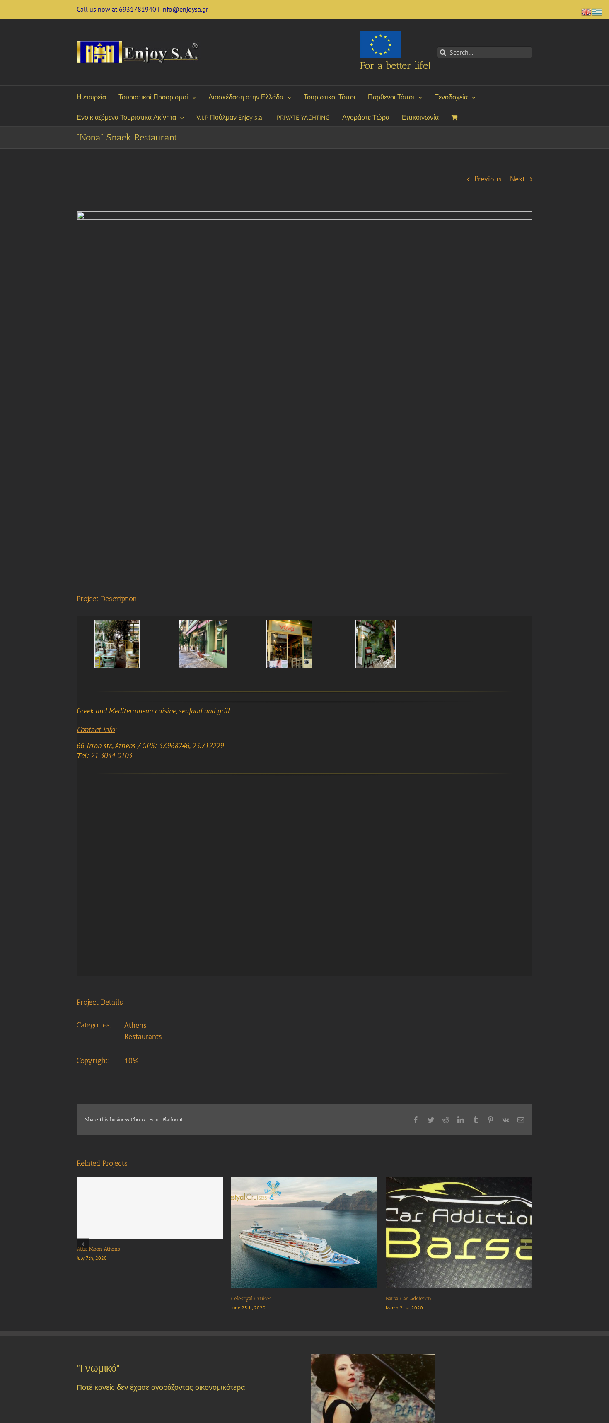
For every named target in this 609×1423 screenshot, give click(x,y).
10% (131, 1060)
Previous (488, 179)
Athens (135, 1025)
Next (517, 179)
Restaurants (143, 1036)
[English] (586, 11)
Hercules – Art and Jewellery (111, 1298)
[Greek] (597, 11)
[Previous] (83, 1244)
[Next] (526, 1244)
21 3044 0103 (111, 755)
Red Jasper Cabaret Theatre (263, 1298)
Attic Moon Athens (407, 1249)
